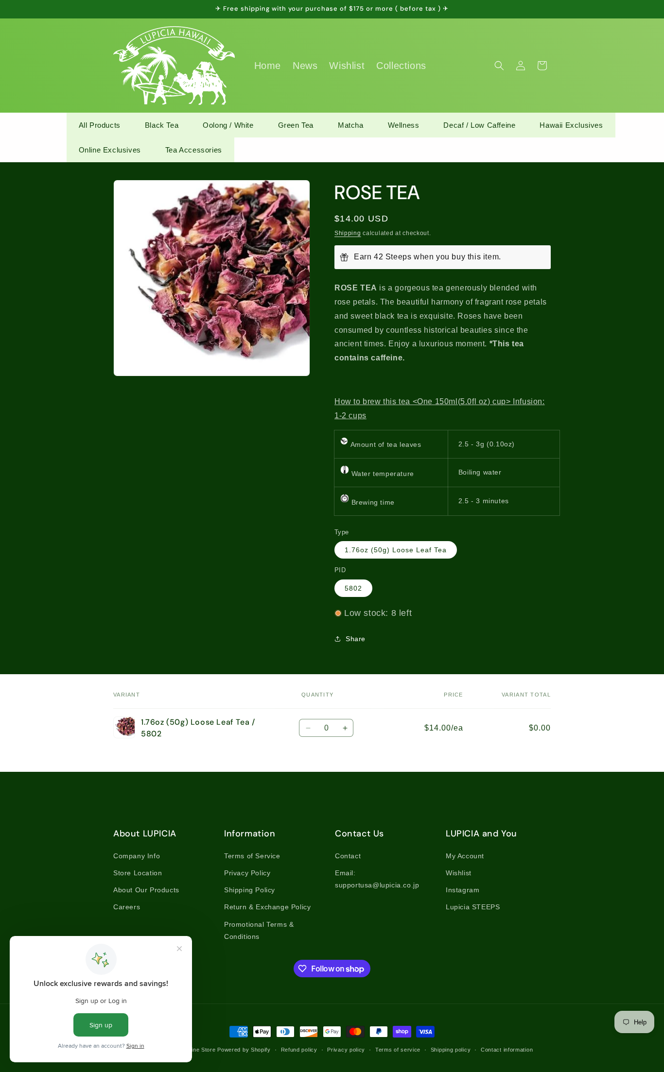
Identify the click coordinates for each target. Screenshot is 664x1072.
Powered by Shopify (244, 1050)
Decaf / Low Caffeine (479, 125)
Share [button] (356, 639)
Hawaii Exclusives (571, 125)
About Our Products (146, 890)
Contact (348, 856)
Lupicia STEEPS (473, 907)
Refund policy (299, 1050)
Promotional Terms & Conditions (259, 930)
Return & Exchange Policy (267, 907)
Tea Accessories (193, 150)
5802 (353, 588)
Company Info (136, 856)
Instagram (462, 890)
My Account (465, 856)
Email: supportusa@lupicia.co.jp (377, 879)
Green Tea (296, 125)
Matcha (351, 125)
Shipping (347, 233)
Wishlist (459, 873)
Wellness (403, 125)
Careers (126, 907)
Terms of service (397, 1050)
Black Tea (161, 125)
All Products (100, 125)
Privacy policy (346, 1050)
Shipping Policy (249, 890)
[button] (499, 65)
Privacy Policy (247, 873)
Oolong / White (228, 125)
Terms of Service (252, 856)
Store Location (137, 873)
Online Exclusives (110, 150)
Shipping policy (451, 1050)
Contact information (507, 1050)
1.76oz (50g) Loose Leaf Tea (396, 550)
